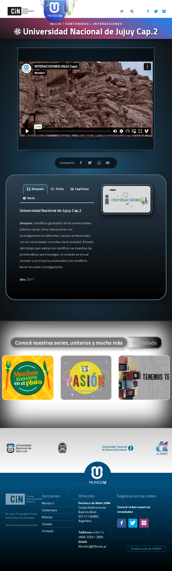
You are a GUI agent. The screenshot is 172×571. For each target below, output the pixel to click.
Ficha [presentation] (59, 188)
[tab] (35, 188)
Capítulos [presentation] (81, 188)
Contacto (48, 530)
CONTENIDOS (77, 23)
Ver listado (144, 343)
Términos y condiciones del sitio (21, 525)
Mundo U (48, 503)
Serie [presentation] (30, 198)
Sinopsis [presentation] (37, 188)
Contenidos (49, 510)
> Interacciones (106, 23)
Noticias (47, 517)
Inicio (56, 23)
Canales (47, 524)
